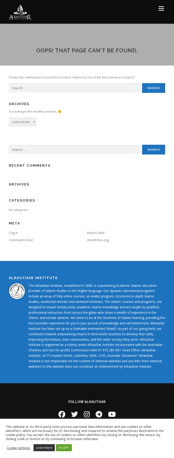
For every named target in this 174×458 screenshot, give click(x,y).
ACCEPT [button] (64, 448)
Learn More (44, 448)
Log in (13, 233)
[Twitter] (74, 414)
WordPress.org (98, 240)
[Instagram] (87, 414)
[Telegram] (99, 414)
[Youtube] (112, 414)
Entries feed (95, 233)
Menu (161, 8)
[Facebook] (61, 414)
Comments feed (21, 240)
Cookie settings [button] (18, 448)
